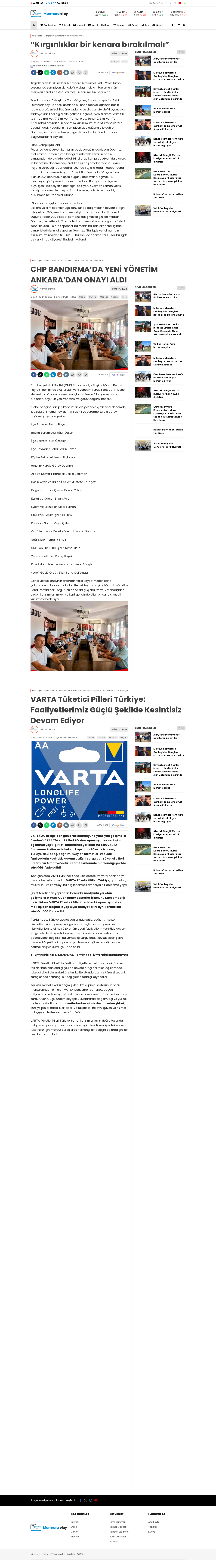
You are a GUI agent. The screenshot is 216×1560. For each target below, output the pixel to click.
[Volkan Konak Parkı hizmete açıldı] (143, 115)
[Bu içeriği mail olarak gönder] (59, 72)
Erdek (74, 1526)
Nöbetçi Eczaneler (119, 1531)
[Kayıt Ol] (173, 25)
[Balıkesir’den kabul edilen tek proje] (143, 201)
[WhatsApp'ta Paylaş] (46, 72)
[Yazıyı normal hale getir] (85, 72)
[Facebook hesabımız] (166, 3)
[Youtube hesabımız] (180, 3)
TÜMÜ (181, 52)
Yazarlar (152, 1526)
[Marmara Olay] (50, 16)
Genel (134, 25)
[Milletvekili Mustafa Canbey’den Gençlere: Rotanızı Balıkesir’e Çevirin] (143, 79)
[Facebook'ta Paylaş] (34, 72)
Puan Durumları (118, 1536)
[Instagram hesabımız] (175, 3)
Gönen (74, 1531)
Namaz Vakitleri (118, 1526)
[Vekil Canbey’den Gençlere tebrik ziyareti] (143, 215)
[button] (34, 25)
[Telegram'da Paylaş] (53, 72)
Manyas (75, 1536)
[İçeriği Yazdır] (66, 72)
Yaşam (120, 25)
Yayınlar (114, 1541)
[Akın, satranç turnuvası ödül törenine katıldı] (143, 65)
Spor (107, 25)
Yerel (95, 25)
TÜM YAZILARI (119, 53)
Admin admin (47, 53)
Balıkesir (49, 25)
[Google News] (118, 72)
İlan (147, 25)
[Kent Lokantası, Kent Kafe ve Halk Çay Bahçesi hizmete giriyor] (143, 145)
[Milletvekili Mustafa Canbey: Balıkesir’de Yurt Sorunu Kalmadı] (143, 129)
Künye (159, 25)
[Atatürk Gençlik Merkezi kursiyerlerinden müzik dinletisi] (143, 161)
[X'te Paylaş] (40, 72)
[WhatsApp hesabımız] (184, 3)
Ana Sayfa (154, 1522)
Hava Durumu (117, 1522)
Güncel (66, 25)
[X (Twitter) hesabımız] (170, 3)
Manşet (81, 25)
